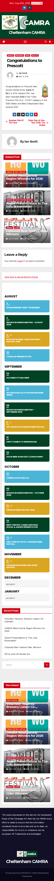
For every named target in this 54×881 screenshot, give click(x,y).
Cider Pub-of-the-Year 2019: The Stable (36, 122)
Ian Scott (23, 73)
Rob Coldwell (29, 183)
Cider (17, 227)
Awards (10, 55)
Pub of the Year (20, 200)
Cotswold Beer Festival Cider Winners (27, 232)
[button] (46, 41)
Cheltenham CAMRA (27, 32)
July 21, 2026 (15, 798)
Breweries (19, 55)
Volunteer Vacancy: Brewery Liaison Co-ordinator (20, 707)
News (28, 55)
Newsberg (42, 873)
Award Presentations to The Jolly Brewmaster (26, 204)
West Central (20, 172)
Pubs (31, 200)
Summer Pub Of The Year (16, 121)
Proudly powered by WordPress (18, 873)
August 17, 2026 (16, 711)
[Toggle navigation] (25, 41)
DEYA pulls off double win (17, 654)
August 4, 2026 (16, 740)
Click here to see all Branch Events (21, 277)
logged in (21, 261)
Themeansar (27, 876)
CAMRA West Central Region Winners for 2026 (24, 177)
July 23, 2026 (15, 769)
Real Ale (35, 55)
